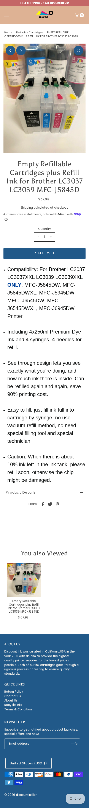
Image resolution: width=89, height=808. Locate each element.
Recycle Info (13, 705)
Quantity (44, 229)
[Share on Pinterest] (57, 504)
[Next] (21, 50)
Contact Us (12, 696)
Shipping (27, 208)
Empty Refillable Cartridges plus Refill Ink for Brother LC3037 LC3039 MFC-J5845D (24, 606)
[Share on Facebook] (43, 504)
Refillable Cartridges (29, 32)
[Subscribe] (74, 743)
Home (8, 32)
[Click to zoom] (78, 50)
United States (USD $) (28, 763)
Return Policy (13, 692)
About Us (10, 700)
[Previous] (10, 50)
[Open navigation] (6, 15)
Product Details (21, 492)
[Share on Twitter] (50, 504)
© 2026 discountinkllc (19, 795)
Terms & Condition (18, 709)
